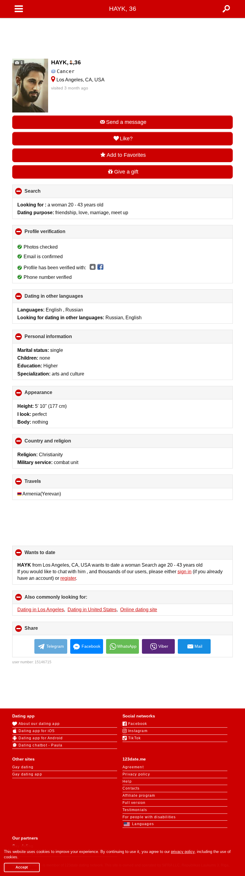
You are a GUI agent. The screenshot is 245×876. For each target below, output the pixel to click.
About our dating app (39, 724)
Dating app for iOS (37, 731)
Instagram (138, 731)
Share (41, 630)
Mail (198, 646)
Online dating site (138, 609)
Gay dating (22, 767)
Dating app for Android (41, 738)
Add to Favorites (126, 155)
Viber (163, 646)
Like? (126, 139)
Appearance (48, 394)
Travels (42, 483)
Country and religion (57, 443)
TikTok (134, 738)
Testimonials (134, 810)
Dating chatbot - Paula (40, 745)
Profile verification (54, 233)
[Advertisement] (122, 36)
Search (42, 193)
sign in (184, 571)
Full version (134, 803)
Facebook (91, 646)
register (68, 578)
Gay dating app (27, 774)
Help (127, 781)
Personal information (58, 338)
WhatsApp (127, 646)
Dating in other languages (63, 298)
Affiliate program (138, 795)
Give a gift (126, 172)
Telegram (55, 646)
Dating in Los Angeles (40, 609)
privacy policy (183, 851)
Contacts (131, 788)
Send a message (126, 122)
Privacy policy (136, 774)
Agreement (133, 767)
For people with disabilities (149, 817)
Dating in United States (92, 609)
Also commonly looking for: (65, 599)
